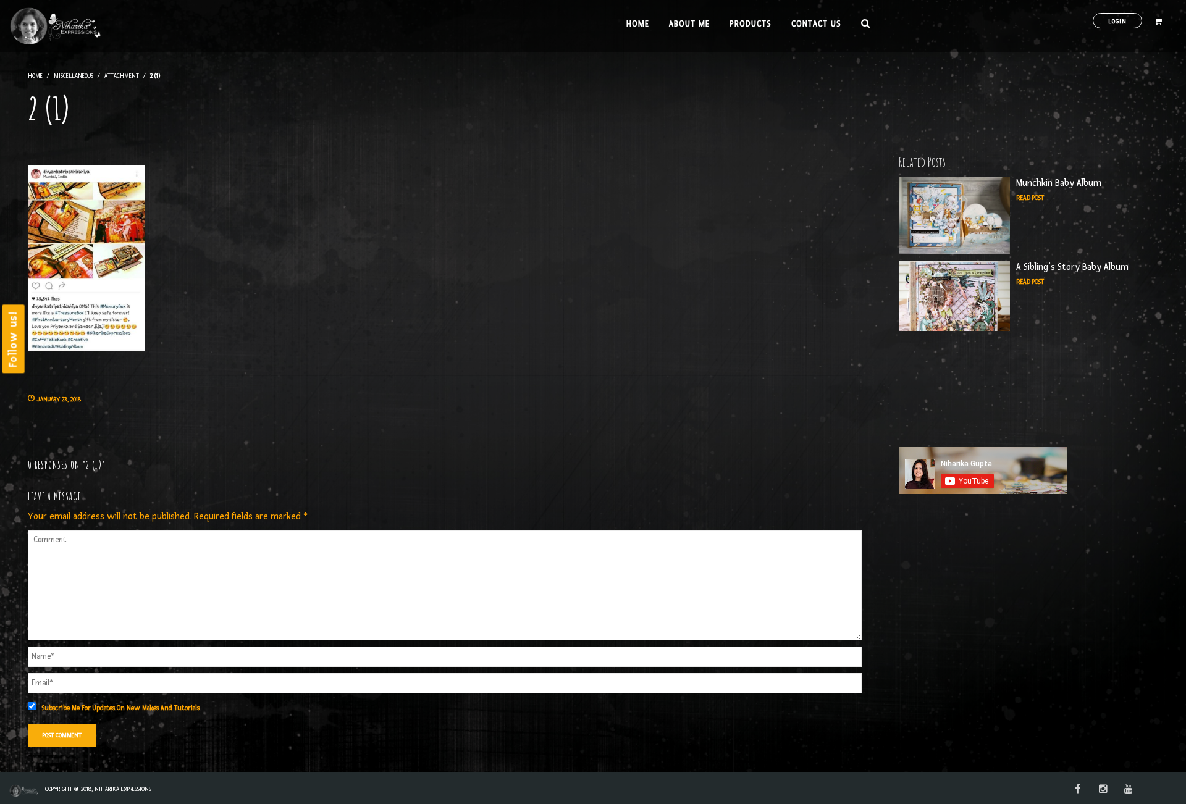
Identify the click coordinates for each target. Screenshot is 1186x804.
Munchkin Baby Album (1058, 183)
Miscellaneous (73, 76)
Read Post (1030, 198)
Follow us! (13, 339)
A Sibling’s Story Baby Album (1072, 267)
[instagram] (1103, 789)
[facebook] (1077, 789)
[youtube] (1129, 789)
